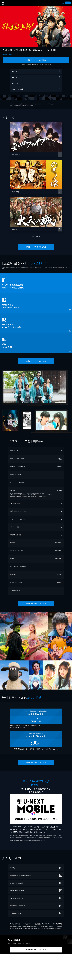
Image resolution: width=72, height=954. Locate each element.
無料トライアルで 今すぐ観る (36, 60)
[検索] (62, 3)
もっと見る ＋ (36, 236)
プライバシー (21, 943)
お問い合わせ (28, 943)
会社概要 (14, 943)
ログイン (68, 3)
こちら (49, 65)
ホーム (9, 943)
